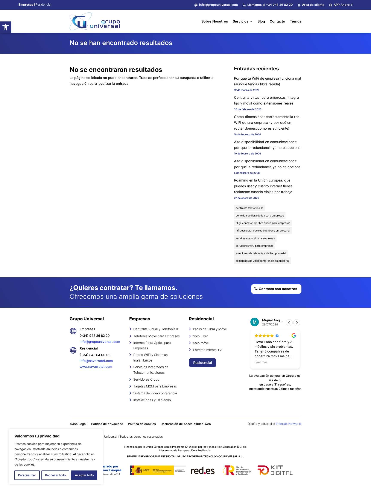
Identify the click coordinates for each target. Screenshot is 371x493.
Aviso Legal (78, 424)
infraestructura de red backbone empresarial (263, 230)
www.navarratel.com (96, 366)
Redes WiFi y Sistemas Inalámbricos (150, 357)
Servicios (240, 21)
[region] (56, 456)
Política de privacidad (107, 424)
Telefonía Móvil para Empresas (156, 336)
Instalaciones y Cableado (152, 400)
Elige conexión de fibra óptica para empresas (263, 223)
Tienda (295, 21)
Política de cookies (142, 424)
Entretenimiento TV (207, 350)
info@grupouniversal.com (100, 342)
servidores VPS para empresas (254, 245)
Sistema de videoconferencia (155, 393)
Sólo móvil (201, 343)
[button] (5, 27)
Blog (261, 21)
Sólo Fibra (200, 336)
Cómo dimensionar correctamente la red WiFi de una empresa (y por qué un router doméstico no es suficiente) (267, 122)
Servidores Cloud (146, 379)
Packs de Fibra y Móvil (210, 329)
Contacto (277, 21)
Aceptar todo (84, 475)
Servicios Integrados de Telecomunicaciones (151, 370)
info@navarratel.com (96, 361)
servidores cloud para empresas (255, 238)
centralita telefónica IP (249, 208)
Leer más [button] (261, 362)
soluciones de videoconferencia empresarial (262, 260)
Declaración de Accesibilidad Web (186, 424)
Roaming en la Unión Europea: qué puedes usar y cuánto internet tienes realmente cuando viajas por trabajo (263, 186)
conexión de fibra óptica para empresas (260, 215)
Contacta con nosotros (278, 289)
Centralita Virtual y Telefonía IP (156, 329)
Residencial (202, 362)
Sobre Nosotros (214, 21)
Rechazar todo (55, 475)
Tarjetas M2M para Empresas (155, 386)
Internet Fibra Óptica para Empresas (152, 345)
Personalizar (27, 475)
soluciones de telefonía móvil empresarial (261, 253)
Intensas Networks (288, 423)
